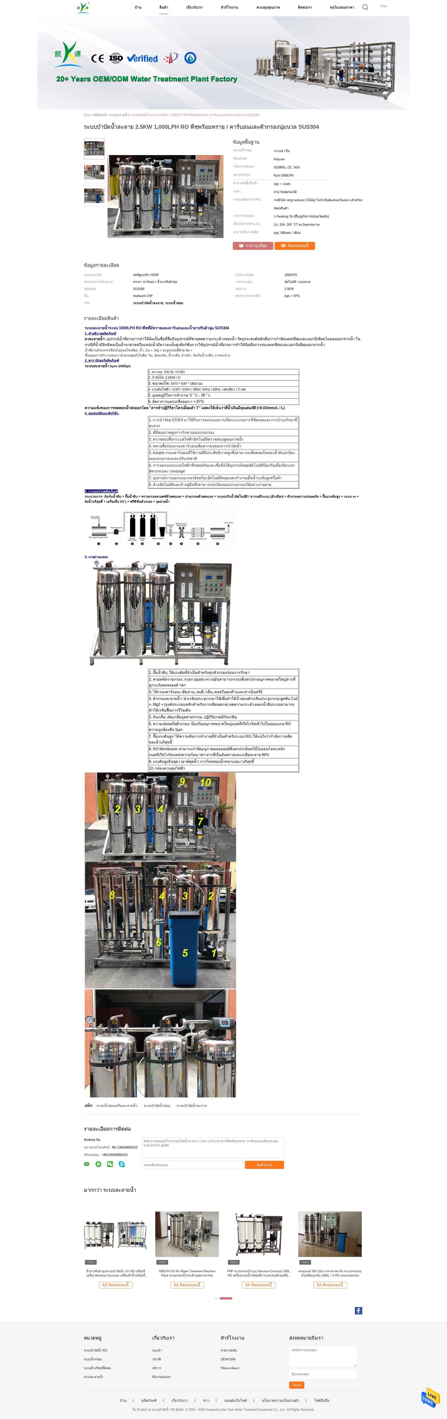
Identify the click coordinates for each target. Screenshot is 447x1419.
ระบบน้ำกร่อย (93, 1359)
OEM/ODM (228, 1359)
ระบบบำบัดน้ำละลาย (191, 1105)
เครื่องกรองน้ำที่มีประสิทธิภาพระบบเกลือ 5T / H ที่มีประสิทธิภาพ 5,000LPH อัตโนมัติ (187, 1273)
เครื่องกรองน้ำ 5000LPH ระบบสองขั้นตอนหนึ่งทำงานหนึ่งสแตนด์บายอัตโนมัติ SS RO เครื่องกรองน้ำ (115, 1274)
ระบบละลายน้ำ (93, 1377)
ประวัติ (156, 1359)
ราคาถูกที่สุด (255, 246)
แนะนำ (157, 1350)
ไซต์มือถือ (321, 1400)
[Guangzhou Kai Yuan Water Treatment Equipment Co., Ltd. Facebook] (358, 1310)
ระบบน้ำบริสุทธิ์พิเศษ (97, 1368)
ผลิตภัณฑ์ (149, 1400)
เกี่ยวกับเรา (194, 7)
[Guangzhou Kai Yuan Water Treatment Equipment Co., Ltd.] (83, 8)
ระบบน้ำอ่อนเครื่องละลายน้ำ (116, 1105)
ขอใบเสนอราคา (342, 7)
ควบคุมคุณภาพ (268, 7)
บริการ (156, 1368)
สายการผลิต (229, 1350)
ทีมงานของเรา (161, 1377)
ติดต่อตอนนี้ (297, 246)
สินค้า (163, 7)
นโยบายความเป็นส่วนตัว (280, 1400)
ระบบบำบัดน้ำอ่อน (157, 1105)
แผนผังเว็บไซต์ (235, 1400)
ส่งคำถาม (264, 1165)
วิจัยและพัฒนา (230, 1368)
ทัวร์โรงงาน (229, 7)
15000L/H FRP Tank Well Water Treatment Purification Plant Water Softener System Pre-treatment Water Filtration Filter (258, 1274)
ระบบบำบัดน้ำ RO (95, 1350)
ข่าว (206, 1400)
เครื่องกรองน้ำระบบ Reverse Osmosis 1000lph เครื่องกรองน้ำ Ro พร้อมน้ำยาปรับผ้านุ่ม (330, 1273)
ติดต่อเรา (305, 7)
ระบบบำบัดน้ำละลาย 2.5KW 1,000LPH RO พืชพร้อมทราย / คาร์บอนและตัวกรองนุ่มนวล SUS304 (195, 115)
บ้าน (138, 7)
